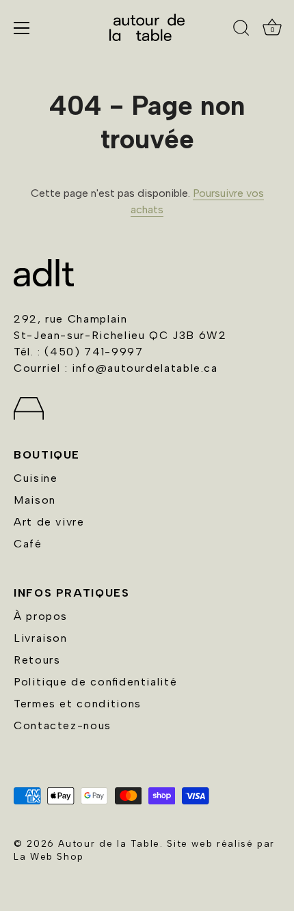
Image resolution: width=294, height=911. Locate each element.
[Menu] (22, 28)
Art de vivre (49, 521)
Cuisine (35, 478)
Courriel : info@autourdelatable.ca (116, 368)
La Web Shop (49, 856)
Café (28, 543)
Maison (35, 499)
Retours (37, 659)
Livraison (41, 637)
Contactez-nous (62, 725)
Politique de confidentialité (95, 681)
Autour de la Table (109, 843)
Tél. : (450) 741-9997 (78, 351)
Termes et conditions (78, 703)
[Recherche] (241, 30)
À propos (41, 616)
